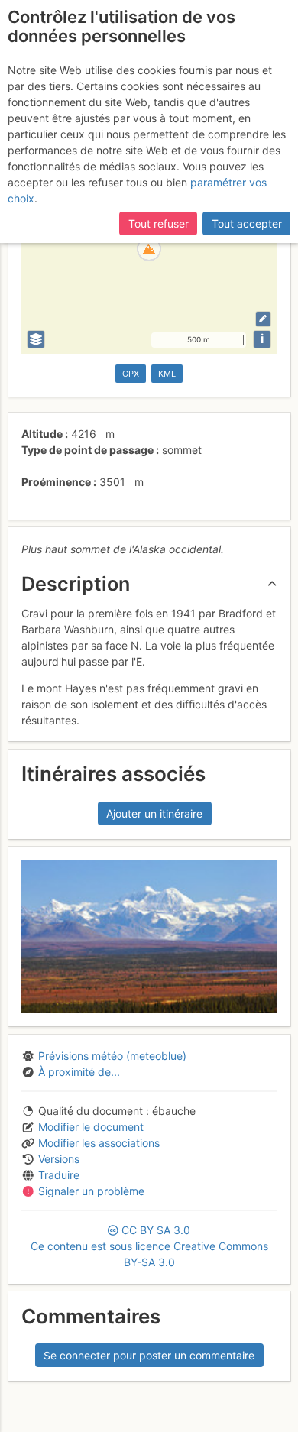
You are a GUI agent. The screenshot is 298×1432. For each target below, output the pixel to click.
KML (167, 373)
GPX (130, 373)
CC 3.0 (149, 1245)
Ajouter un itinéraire (154, 813)
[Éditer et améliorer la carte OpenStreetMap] (263, 319)
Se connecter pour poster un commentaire (149, 1355)
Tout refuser (158, 223)
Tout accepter (247, 223)
